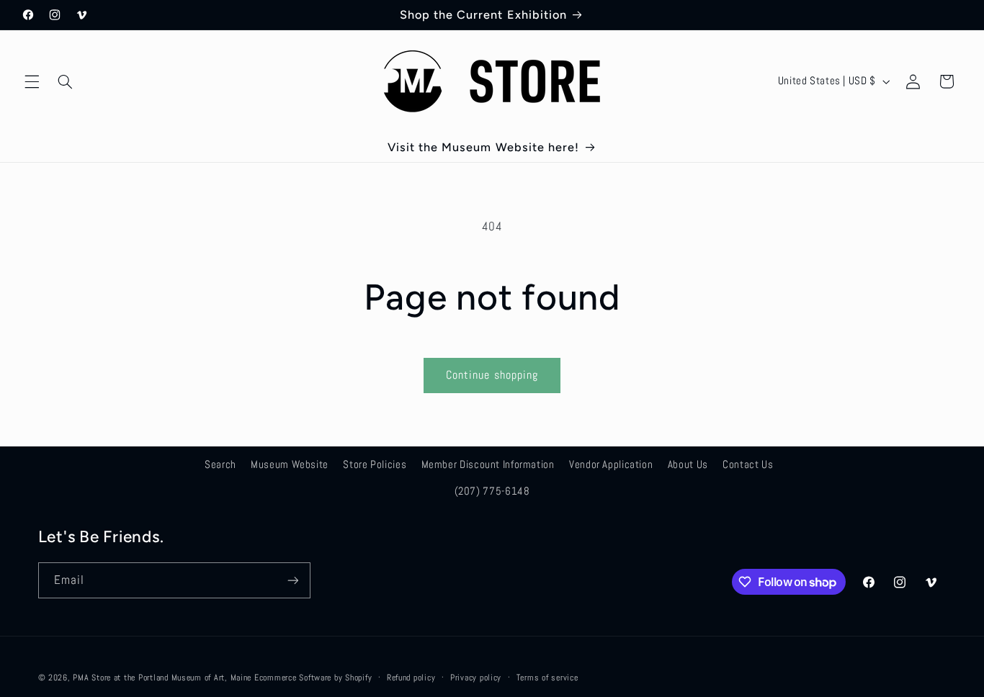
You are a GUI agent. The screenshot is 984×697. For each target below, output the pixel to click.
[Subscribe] (292, 580)
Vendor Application (611, 464)
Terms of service (547, 678)
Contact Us (748, 464)
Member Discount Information (488, 464)
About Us (688, 464)
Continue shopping (492, 375)
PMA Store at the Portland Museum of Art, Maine (162, 678)
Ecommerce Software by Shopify (313, 678)
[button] (31, 81)
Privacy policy (475, 678)
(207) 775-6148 (492, 491)
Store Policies (374, 464)
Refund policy (411, 678)
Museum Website (289, 464)
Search (220, 464)
